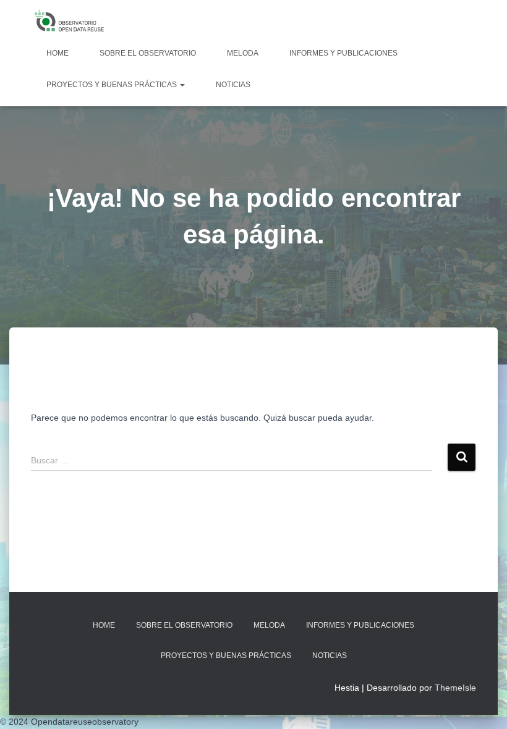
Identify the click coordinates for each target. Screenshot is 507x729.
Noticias (233, 84)
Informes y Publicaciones (343, 53)
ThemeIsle (455, 688)
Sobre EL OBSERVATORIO (148, 53)
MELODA (242, 53)
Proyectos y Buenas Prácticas (112, 84)
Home (57, 53)
